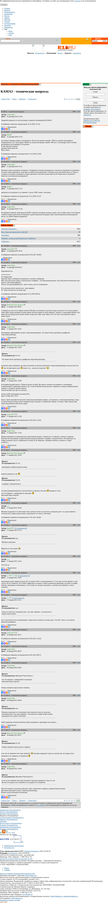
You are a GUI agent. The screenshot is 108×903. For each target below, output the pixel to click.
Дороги (60, 53)
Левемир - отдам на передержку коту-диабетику (18, 238)
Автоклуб (14, 84)
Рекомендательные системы (10, 900)
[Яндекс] (96, 121)
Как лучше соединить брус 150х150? (14, 232)
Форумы (4, 84)
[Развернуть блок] (84, 126)
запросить (87, 115)
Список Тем (5, 99)
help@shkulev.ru (30, 875)
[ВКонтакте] (2, 129)
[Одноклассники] (7, 129)
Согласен (4, 4)
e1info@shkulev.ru (56, 896)
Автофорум (77, 53)
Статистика (32, 99)
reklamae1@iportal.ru (31, 851)
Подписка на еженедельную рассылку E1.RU (16, 859)
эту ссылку (41, 805)
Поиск (14, 99)
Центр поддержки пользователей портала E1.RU (17, 873)
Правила (22, 99)
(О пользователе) (21, 528)
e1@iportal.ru (12, 853)
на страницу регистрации (92, 108)
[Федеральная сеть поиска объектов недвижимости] (22, 842)
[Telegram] (9, 129)
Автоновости (40, 53)
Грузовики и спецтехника (29, 84)
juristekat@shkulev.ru (70, 896)
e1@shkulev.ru (27, 894)
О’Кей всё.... (5, 241)
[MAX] (4, 129)
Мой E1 (86, 84)
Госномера (5, 235)
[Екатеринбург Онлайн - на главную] (67, 51)
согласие (77, 1)
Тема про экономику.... (9, 229)
